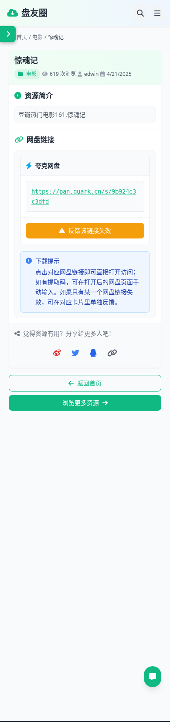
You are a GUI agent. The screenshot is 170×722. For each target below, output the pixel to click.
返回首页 (89, 383)
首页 (22, 37)
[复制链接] (112, 352)
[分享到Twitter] (75, 352)
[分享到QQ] (93, 352)
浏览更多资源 (80, 402)
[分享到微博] (57, 352)
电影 (37, 37)
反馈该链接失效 (89, 230)
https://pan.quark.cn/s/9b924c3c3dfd (83, 196)
